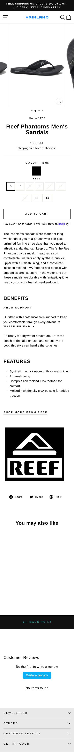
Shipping (23, 148)
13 (36, 198)
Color (37, 162)
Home (33, 118)
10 (50, 186)
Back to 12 (40, 621)
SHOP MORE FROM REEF (25, 412)
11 (60, 186)
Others (10, 723)
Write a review (37, 675)
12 (41, 118)
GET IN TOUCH (16, 743)
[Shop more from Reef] (34, 454)
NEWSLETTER (15, 713)
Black (36, 171)
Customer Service (22, 733)
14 (47, 198)
